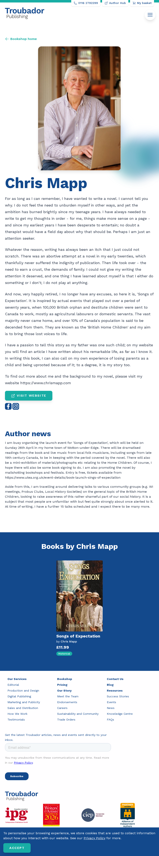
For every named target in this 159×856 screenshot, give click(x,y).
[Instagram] (15, 406)
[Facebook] (8, 406)
